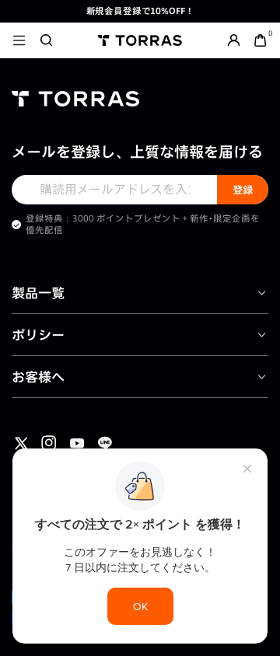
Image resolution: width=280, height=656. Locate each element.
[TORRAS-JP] (140, 40)
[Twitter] (21, 443)
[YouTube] (77, 443)
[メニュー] (19, 40)
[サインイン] (233, 40)
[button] (46, 40)
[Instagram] (49, 443)
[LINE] (105, 443)
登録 (243, 190)
